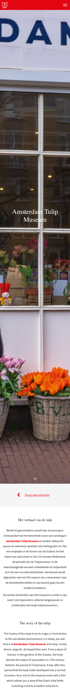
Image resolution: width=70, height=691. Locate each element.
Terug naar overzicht (37, 495)
